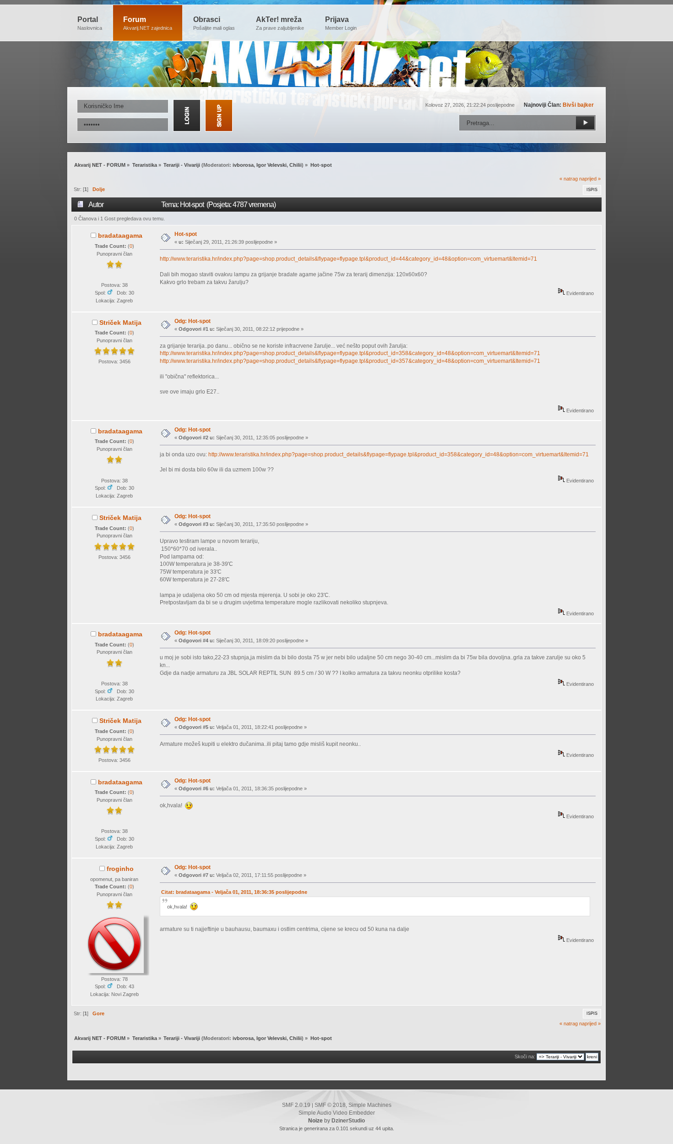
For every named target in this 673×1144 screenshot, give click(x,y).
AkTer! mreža (280, 23)
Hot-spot (185, 234)
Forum (147, 23)
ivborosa (243, 165)
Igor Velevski (271, 165)
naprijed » (590, 178)
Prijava (341, 23)
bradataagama (120, 235)
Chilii (295, 165)
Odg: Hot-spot (192, 321)
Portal (89, 23)
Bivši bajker (578, 105)
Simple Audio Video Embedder (337, 1113)
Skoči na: (525, 1056)
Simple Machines (369, 1105)
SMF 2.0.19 (296, 1105)
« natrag (568, 178)
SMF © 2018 (330, 1105)
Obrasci (214, 23)
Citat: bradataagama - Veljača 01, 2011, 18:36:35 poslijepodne (234, 892)
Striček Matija (120, 322)
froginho (120, 868)
